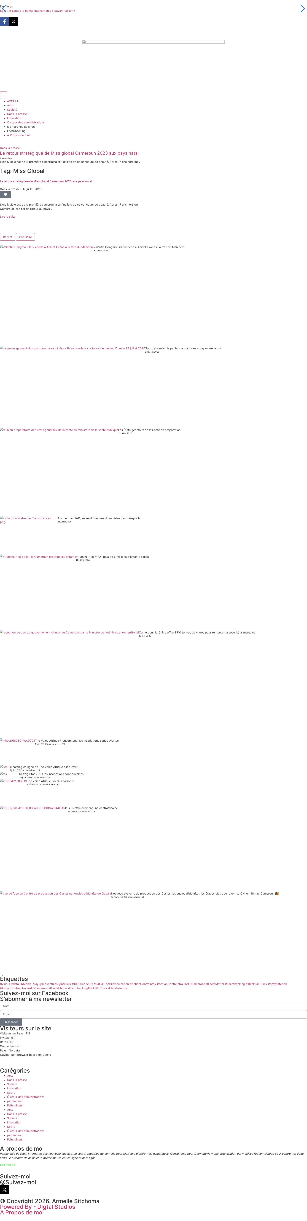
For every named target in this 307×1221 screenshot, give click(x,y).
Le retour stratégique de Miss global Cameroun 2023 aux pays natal (69, 153)
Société (12, 1084)
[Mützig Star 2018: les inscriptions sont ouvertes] (9, 775)
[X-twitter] (13, 21)
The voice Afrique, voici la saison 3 (50, 781)
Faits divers (15, 1105)
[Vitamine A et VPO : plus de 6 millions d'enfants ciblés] (38, 592)
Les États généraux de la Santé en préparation (149, 430)
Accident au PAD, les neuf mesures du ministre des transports (99, 518)
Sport (11, 1092)
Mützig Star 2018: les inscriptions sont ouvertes (51, 774)
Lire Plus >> (8, 1165)
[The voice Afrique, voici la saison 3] (13, 792)
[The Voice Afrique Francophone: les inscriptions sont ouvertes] (17, 751)
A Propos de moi (22, 1212)
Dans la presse (10, 148)
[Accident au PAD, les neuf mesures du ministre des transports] (29, 535)
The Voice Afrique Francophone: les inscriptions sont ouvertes (77, 740)
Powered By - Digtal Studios (37, 1206)
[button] (5, 194)
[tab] (7, 237)
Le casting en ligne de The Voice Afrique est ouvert (43, 767)
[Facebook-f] (4, 21)
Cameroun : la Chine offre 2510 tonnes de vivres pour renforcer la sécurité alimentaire (197, 632)
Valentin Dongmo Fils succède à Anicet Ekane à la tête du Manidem (139, 247)
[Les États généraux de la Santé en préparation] (59, 472)
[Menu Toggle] (3, 95)
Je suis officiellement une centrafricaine (91, 808)
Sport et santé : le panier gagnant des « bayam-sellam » (38, 10)
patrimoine (14, 1101)
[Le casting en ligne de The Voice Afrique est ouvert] (4, 768)
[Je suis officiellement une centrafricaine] (32, 848)
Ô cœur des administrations (25, 1097)
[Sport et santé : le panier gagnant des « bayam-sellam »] (72, 387)
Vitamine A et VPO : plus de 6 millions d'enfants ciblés (112, 556)
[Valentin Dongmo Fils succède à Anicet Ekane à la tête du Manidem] (47, 295)
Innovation (14, 1088)
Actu (10, 1075)
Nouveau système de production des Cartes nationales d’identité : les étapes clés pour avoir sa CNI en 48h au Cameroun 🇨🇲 (195, 893)
